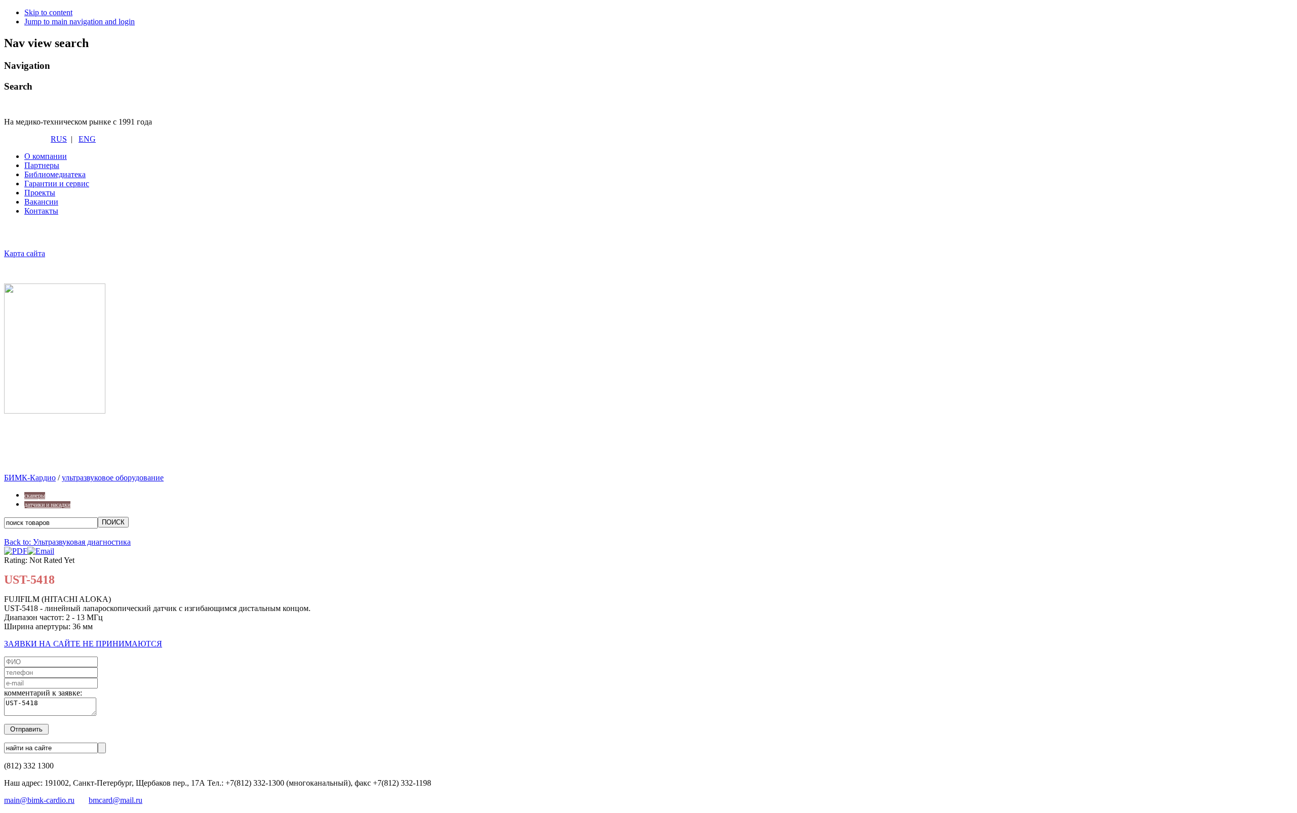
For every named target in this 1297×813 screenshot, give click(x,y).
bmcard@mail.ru (115, 800)
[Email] (40, 551)
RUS (59, 139)
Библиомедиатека (55, 174)
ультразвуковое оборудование (113, 477)
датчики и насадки (47, 504)
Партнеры (41, 165)
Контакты (41, 211)
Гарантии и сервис (56, 183)
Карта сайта (24, 253)
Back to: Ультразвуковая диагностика (67, 542)
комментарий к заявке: (43, 692)
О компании (45, 156)
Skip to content (48, 12)
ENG (87, 139)
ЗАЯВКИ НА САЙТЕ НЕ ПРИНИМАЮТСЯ (83, 643)
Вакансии (41, 201)
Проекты (39, 192)
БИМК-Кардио (30, 477)
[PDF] (15, 551)
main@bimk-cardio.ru (39, 800)
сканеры (34, 495)
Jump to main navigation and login (79, 21)
